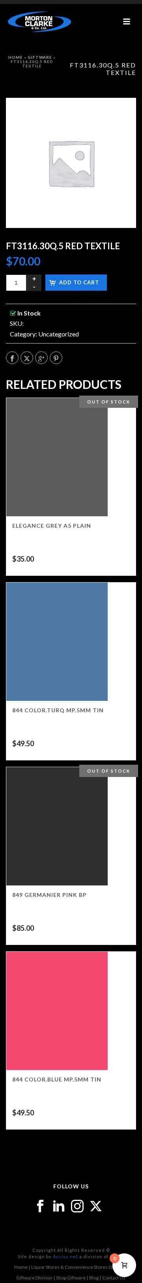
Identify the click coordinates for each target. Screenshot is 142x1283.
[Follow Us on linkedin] (58, 1206)
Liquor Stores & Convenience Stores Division (78, 1267)
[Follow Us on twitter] (96, 1206)
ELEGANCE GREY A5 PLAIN (51, 525)
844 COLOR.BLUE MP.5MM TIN (56, 1079)
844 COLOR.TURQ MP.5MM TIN (58, 710)
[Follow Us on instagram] (77, 1206)
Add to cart (79, 282)
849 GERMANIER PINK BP (49, 894)
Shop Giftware (71, 1278)
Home (15, 57)
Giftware (40, 57)
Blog (94, 1278)
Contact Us (113, 1278)
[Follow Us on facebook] (40, 1206)
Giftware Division (34, 1278)
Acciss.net (65, 1256)
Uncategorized (58, 334)
